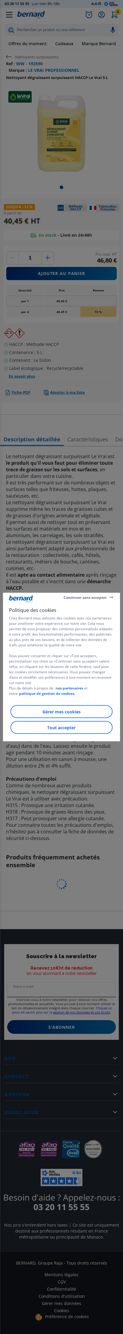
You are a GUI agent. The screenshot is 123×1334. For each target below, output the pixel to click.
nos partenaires (69, 688)
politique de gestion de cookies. (47, 693)
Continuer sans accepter (85, 597)
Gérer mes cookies (61, 712)
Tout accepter (61, 727)
